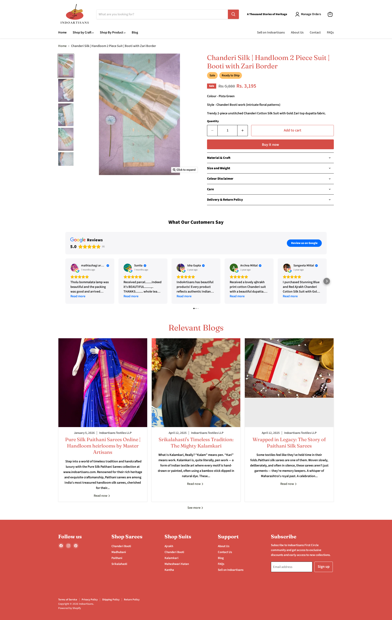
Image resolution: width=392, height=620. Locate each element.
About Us (297, 32)
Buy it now (270, 144)
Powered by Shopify (69, 608)
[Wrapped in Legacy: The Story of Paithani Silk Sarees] (289, 382)
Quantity (213, 121)
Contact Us (225, 552)
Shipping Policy (110, 599)
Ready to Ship (230, 75)
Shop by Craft (82, 32)
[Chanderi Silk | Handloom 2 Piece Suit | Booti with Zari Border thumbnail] (66, 66)
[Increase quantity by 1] (242, 130)
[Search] (233, 14)
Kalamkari (171, 558)
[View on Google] (74, 268)
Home (62, 32)
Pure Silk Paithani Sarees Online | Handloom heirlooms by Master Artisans (102, 445)
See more (194, 507)
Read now (101, 495)
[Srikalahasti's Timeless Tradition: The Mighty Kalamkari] (196, 382)
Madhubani (118, 552)
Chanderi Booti (121, 546)
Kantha (169, 570)
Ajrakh (169, 546)
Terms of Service (67, 599)
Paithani (116, 558)
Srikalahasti (119, 564)
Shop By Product (112, 32)
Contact (315, 32)
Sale (212, 75)
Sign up (324, 566)
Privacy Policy (90, 599)
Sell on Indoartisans (271, 32)
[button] (65, 281)
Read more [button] (77, 296)
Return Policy (131, 599)
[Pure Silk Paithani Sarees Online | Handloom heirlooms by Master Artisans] (102, 382)
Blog (135, 32)
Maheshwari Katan (177, 564)
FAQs (330, 32)
